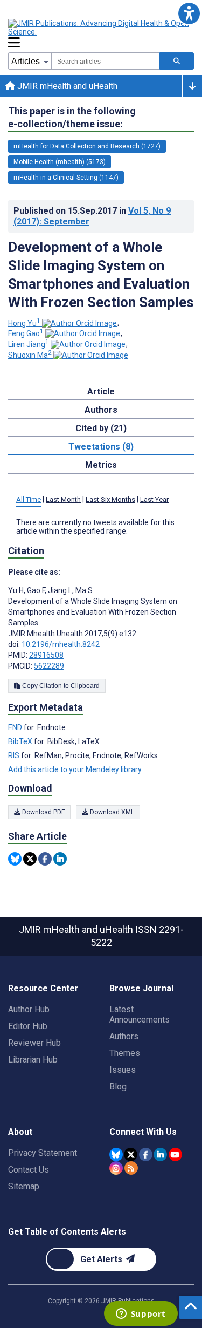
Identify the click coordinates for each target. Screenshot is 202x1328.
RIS (14, 755)
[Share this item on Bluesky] (15, 859)
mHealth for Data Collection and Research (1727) (87, 146)
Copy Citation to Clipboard (60, 686)
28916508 (46, 655)
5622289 (49, 666)
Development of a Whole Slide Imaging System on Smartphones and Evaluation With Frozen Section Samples (101, 274)
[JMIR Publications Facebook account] (145, 1154)
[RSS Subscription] (131, 1168)
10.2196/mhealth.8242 (61, 644)
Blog (118, 1086)
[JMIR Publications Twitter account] (130, 1154)
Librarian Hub (33, 1059)
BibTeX (21, 741)
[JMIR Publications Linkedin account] (160, 1154)
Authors (123, 1036)
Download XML (111, 812)
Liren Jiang (28, 344)
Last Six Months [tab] (110, 499)
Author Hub (29, 1009)
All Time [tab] (28, 499)
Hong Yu (24, 323)
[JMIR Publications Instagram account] (116, 1168)
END (16, 727)
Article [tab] (101, 391)
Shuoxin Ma (30, 355)
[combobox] (105, 61)
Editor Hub (27, 1026)
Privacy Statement (42, 1153)
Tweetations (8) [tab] (101, 446)
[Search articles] (176, 61)
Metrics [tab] (101, 465)
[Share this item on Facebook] (45, 859)
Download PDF (42, 812)
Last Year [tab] (154, 499)
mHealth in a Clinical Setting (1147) (66, 177)
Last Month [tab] (63, 499)
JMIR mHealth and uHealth (66, 86)
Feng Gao (26, 333)
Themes (124, 1053)
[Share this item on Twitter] (30, 859)
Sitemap (23, 1186)
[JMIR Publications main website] (99, 27)
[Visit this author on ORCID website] (79, 323)
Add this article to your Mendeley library (75, 769)
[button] (189, 13)
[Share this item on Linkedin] (60, 859)
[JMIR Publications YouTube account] (175, 1154)
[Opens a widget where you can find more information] (140, 1314)
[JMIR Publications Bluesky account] (116, 1154)
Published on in (92, 216)
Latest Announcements (139, 1014)
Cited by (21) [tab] (101, 428)
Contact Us (28, 1169)
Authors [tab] (101, 410)
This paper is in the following (72, 117)
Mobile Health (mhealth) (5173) (59, 162)
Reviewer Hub (34, 1043)
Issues (122, 1070)
